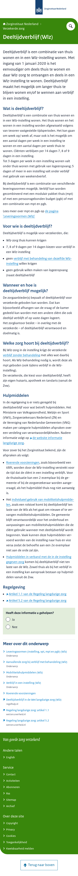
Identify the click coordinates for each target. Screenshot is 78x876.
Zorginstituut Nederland (22, 24)
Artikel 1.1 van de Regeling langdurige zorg (37, 594)
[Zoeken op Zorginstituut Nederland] (70, 26)
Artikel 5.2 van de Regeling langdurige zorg (37, 600)
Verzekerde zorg (13, 28)
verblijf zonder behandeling (21, 355)
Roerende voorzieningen (22, 462)
